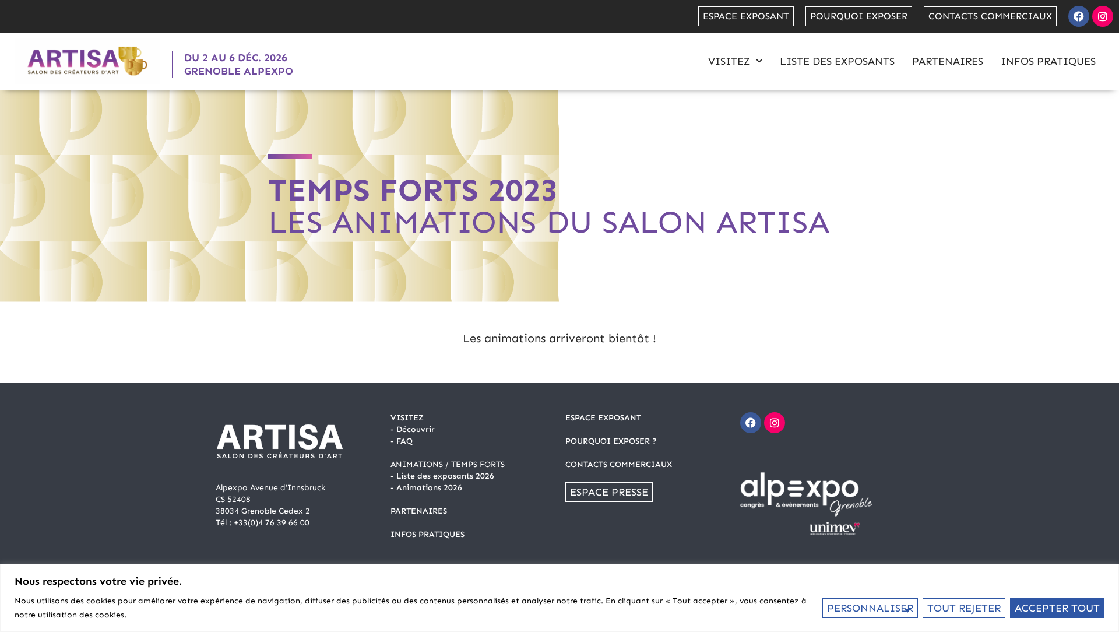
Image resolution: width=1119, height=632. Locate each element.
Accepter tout (1057, 608)
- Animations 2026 (426, 488)
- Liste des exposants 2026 (442, 476)
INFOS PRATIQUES (427, 534)
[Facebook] (1078, 16)
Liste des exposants (837, 61)
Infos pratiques (1048, 61)
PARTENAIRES (418, 511)
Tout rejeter (964, 608)
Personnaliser (870, 608)
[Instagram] (1102, 16)
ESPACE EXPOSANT (603, 418)
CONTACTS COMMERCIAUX (618, 464)
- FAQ (401, 441)
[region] (559, 598)
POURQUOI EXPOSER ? (611, 441)
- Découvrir (412, 429)
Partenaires (947, 61)
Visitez (729, 61)
